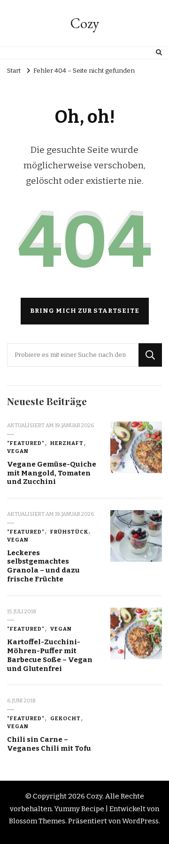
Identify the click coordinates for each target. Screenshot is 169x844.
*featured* (26, 443)
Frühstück (69, 531)
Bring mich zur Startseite (84, 311)
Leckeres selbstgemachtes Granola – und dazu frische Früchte (43, 566)
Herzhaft (67, 443)
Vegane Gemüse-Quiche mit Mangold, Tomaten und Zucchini (51, 473)
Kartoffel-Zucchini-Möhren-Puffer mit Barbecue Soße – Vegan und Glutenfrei (49, 655)
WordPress (140, 821)
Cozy (84, 23)
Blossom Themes (37, 821)
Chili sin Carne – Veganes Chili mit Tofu (49, 744)
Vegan (18, 451)
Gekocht (65, 718)
